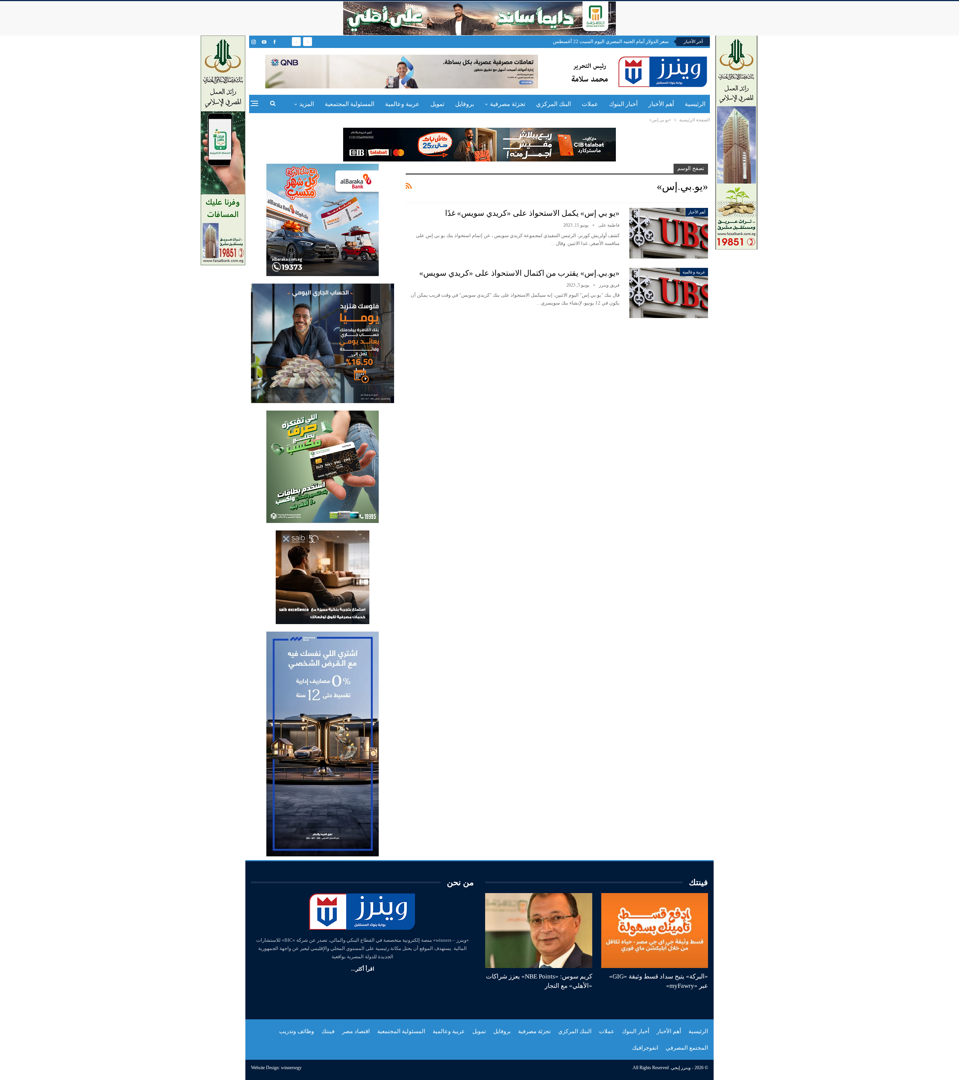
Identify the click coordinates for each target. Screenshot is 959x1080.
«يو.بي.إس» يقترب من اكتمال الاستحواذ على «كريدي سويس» (519, 273)
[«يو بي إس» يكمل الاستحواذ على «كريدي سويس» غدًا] (668, 233)
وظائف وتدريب (296, 1031)
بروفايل (464, 104)
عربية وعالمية (402, 104)
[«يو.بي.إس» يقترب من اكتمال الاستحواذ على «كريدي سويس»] (668, 293)
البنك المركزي (553, 104)
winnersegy (291, 1067)
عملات (590, 104)
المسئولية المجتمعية (349, 104)
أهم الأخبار (661, 104)
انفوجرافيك (645, 1048)
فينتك (328, 1031)
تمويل (437, 104)
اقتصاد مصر (356, 1031)
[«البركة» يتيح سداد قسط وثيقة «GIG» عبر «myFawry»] (654, 930)
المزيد (306, 104)
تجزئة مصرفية (507, 104)
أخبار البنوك (623, 104)
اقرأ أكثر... (362, 969)
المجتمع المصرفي (687, 1048)
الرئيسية (695, 104)
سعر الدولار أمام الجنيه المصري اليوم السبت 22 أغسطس (611, 41)
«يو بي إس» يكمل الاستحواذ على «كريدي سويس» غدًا (532, 213)
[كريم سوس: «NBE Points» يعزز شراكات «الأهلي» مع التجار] (538, 930)
